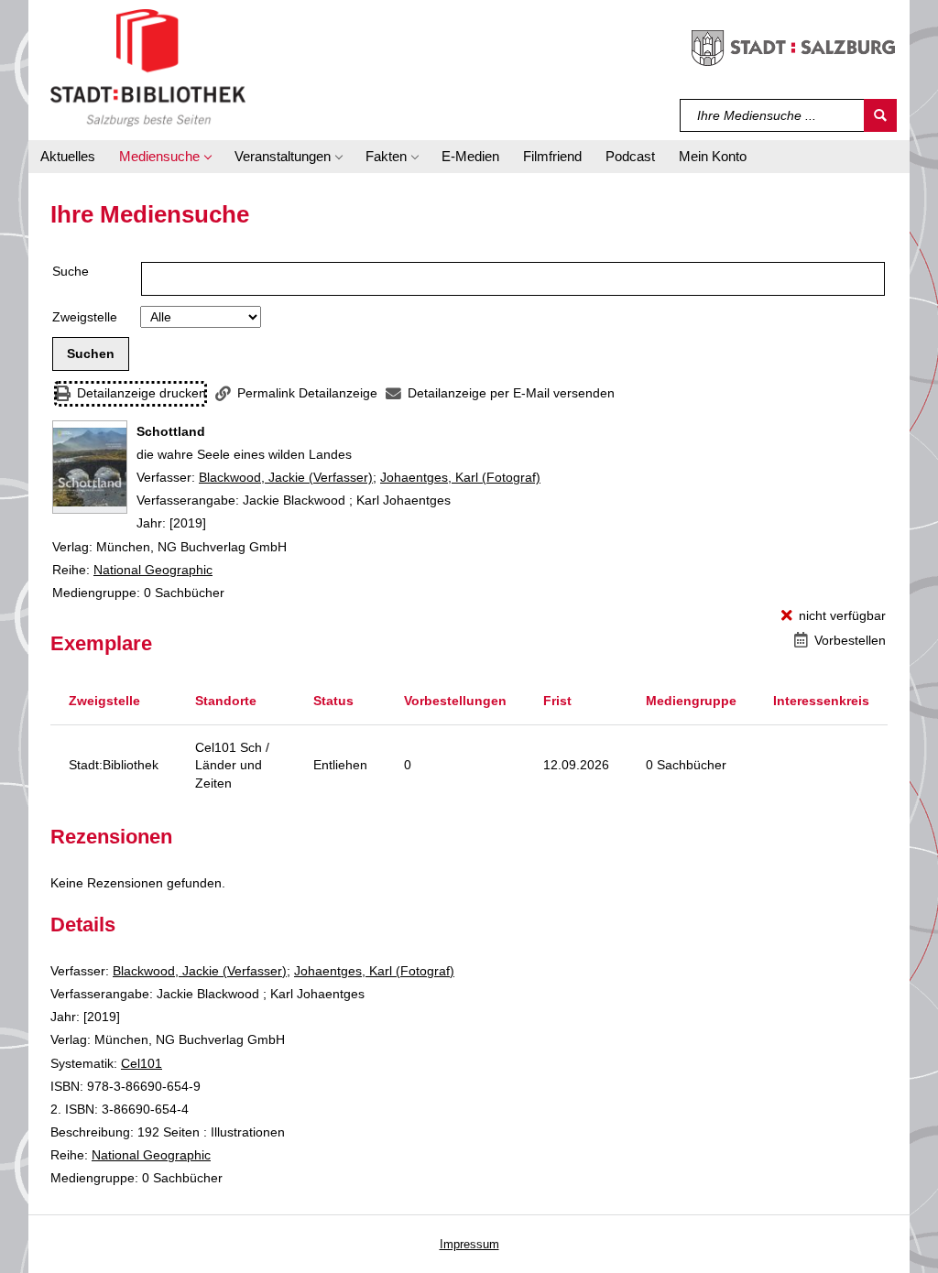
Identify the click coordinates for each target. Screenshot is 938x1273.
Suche (70, 271)
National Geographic (153, 569)
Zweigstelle (84, 317)
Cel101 (141, 1063)
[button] (165, 156)
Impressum (469, 1244)
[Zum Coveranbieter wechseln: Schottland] (89, 467)
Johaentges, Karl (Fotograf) (460, 477)
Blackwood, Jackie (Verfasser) (286, 477)
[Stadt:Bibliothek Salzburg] (147, 67)
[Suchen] (880, 115)
